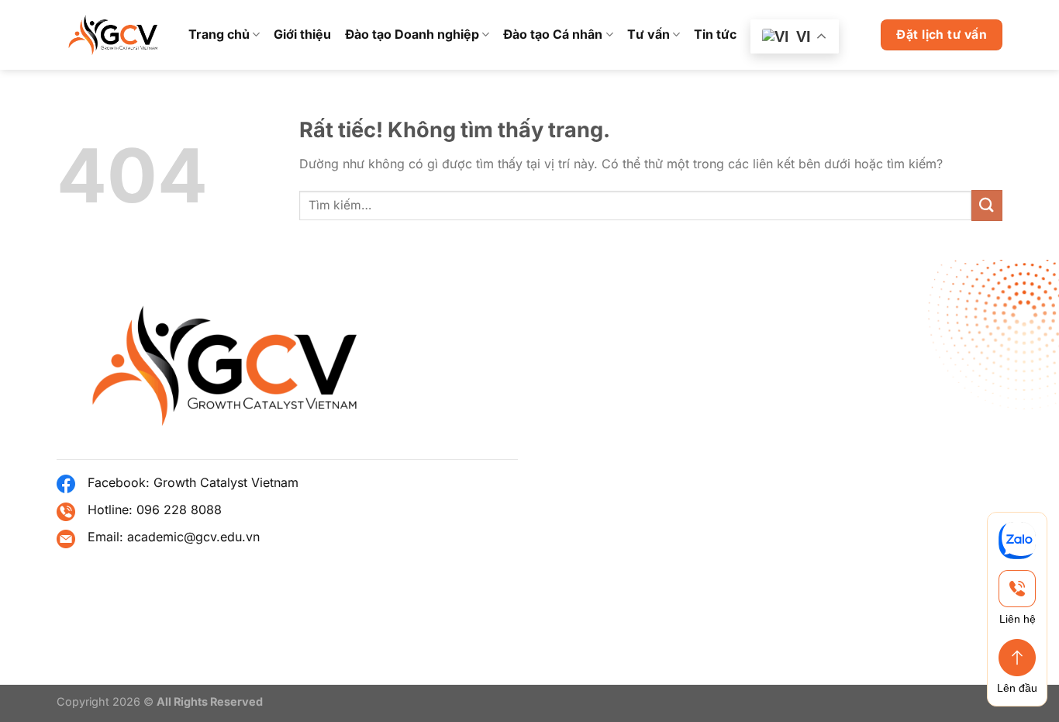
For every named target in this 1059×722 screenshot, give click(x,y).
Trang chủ (219, 34)
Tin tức (715, 34)
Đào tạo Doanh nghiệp (412, 34)
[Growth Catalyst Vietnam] (111, 35)
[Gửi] (986, 205)
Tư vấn (648, 34)
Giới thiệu (302, 34)
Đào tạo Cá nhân (552, 34)
